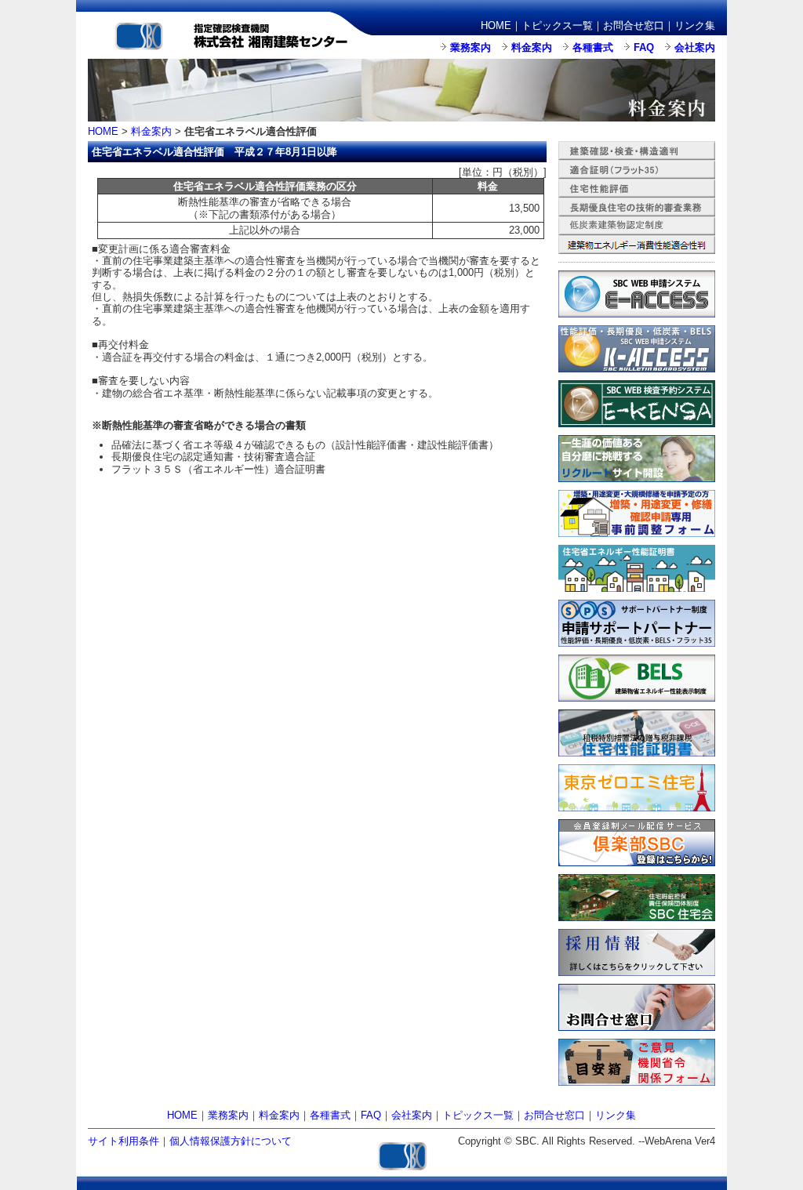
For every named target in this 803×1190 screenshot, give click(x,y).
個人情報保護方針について (230, 1141)
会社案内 (694, 47)
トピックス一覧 (557, 25)
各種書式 (592, 47)
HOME (496, 25)
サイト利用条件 (123, 1141)
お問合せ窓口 (633, 25)
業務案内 (470, 47)
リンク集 (694, 25)
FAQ (644, 47)
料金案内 (531, 47)
